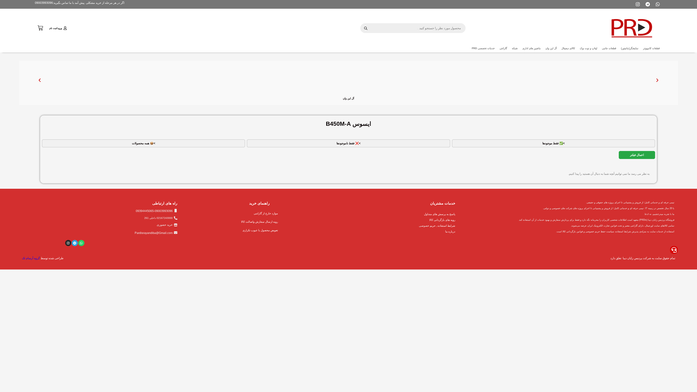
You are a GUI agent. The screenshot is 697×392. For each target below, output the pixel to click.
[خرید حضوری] (175, 225)
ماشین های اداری (531, 48)
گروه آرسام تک (31, 258)
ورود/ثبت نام (55, 28)
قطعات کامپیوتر (651, 48)
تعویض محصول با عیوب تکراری (260, 230)
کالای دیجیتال (568, 48)
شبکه (515, 48)
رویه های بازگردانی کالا (442, 219)
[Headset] (674, 250)
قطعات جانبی (609, 48)
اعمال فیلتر (637, 154)
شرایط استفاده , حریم (442, 225)
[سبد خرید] (40, 27)
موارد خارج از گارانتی (266, 213)
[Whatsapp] (81, 243)
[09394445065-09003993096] (175, 210)
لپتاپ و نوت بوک (588, 48)
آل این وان (551, 48)
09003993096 (44, 2)
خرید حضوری (165, 224)
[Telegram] (75, 243)
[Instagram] (68, 243)
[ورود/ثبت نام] (65, 28)
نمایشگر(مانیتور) (629, 48)
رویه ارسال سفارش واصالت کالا (259, 221)
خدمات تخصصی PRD (483, 48)
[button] (39, 80)
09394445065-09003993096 (154, 211)
